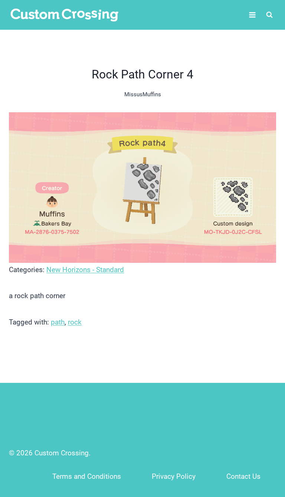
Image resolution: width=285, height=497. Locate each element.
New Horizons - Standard (85, 269)
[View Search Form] (269, 15)
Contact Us (243, 476)
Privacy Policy (174, 476)
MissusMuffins (142, 94)
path (58, 322)
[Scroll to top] (263, 442)
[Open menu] (252, 14)
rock (75, 322)
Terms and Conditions (86, 476)
